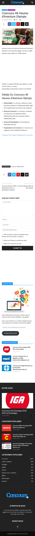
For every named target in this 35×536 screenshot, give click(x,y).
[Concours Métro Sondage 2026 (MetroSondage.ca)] (6, 428)
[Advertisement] (18, 68)
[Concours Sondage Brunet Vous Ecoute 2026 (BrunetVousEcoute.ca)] (6, 368)
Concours (10, 7)
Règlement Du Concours (25, 135)
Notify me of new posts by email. (13, 243)
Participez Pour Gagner (9, 135)
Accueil (4, 7)
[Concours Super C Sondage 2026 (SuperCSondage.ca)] (6, 437)
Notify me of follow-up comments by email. (15, 240)
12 (32, 415)
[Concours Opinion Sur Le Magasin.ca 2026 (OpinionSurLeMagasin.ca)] (6, 358)
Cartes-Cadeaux (18, 7)
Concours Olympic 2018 (18, 166)
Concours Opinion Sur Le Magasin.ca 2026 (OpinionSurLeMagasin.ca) (21, 358)
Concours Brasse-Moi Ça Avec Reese (25, 187)
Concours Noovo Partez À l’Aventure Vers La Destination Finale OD (9, 188)
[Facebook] (17, 527)
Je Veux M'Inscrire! (10, 333)
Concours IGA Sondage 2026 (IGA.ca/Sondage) (14, 412)
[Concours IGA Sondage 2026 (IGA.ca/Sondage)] (6, 349)
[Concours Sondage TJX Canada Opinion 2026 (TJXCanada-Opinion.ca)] (6, 446)
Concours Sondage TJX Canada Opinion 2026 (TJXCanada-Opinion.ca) (22, 445)
